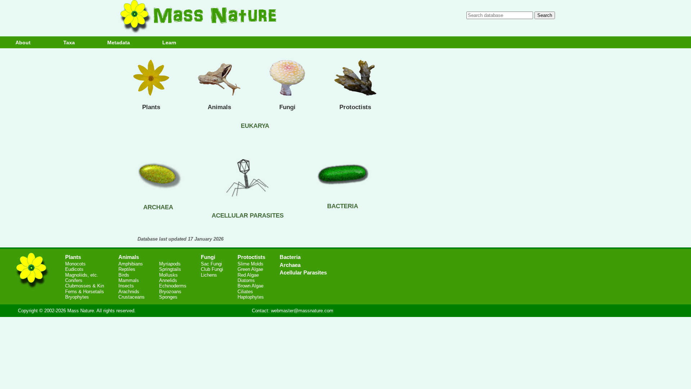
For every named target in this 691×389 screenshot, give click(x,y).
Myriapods (170, 264)
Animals (219, 107)
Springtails (170, 269)
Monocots (75, 264)
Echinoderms (172, 286)
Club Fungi (212, 269)
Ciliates (245, 291)
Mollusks (168, 275)
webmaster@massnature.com (302, 310)
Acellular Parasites (303, 272)
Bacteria (290, 257)
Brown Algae (250, 286)
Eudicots (74, 269)
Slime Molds (250, 264)
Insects (126, 286)
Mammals (128, 280)
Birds (123, 275)
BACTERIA (342, 206)
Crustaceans (131, 297)
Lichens (209, 275)
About (23, 42)
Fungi (287, 107)
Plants (151, 107)
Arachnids (128, 291)
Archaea (290, 265)
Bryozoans (170, 291)
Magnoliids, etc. (81, 275)
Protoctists (355, 107)
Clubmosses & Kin (84, 286)
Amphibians (130, 264)
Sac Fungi (211, 264)
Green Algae (250, 269)
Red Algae (248, 275)
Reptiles (126, 269)
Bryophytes (77, 297)
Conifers (73, 280)
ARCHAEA (158, 207)
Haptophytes (251, 297)
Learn (169, 42)
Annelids (168, 280)
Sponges (168, 297)
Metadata (118, 42)
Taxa (69, 42)
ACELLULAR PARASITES (248, 215)
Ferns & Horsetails (84, 291)
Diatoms (246, 280)
